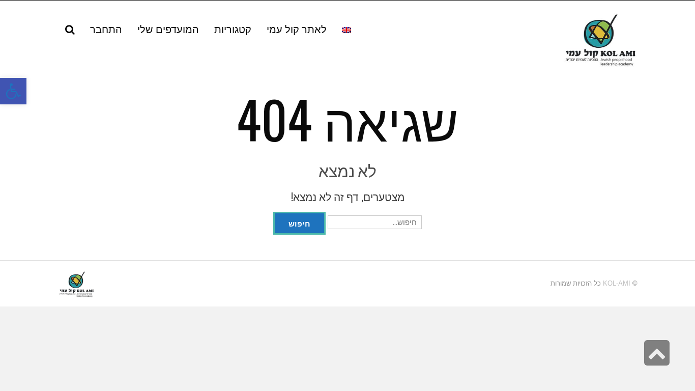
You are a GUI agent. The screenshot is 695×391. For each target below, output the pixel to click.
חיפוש (299, 223)
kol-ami (616, 283)
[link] (168, 28)
